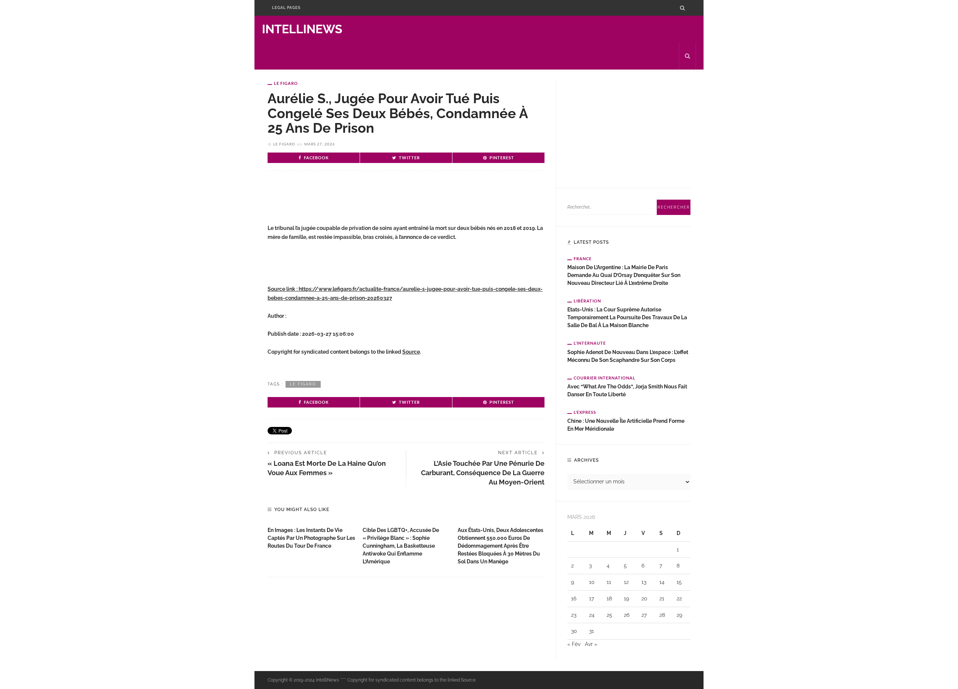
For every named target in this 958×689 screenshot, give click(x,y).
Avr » (591, 644)
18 (609, 599)
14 (662, 582)
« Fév (573, 644)
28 (662, 615)
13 (643, 582)
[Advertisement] (355, 201)
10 (592, 582)
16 (573, 599)
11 (609, 582)
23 (573, 615)
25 (609, 615)
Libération (587, 300)
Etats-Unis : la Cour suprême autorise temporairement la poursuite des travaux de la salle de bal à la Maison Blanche (627, 317)
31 (591, 631)
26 (626, 615)
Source (411, 352)
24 (592, 615)
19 (626, 599)
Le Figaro (286, 83)
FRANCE (583, 258)
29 (679, 615)
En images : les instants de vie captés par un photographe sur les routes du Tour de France (311, 538)
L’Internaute (590, 343)
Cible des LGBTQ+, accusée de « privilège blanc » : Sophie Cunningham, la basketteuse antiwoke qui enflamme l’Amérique (401, 546)
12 (626, 582)
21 (661, 599)
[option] (311, 536)
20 (644, 599)
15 (679, 582)
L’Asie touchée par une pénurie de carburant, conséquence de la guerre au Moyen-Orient (482, 472)
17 (591, 599)
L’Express (585, 412)
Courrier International (604, 377)
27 (644, 615)
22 (679, 599)
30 (574, 631)
